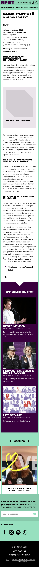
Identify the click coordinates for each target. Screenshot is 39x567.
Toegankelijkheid (21, 562)
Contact (19, 2)
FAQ (7, 559)
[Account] (33, 3)
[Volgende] (28, 441)
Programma (7, 8)
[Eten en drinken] (30, 3)
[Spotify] (18, 532)
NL (4, 25)
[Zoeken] (36, 3)
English (25, 2)
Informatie (22, 8)
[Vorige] (10, 441)
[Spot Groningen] (7, 2)
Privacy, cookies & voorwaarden (23, 559)
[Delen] (5, 277)
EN (8, 25)
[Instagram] (11, 532)
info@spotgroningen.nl (19, 554)
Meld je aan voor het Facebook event (20, 268)
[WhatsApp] (25, 532)
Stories (33, 8)
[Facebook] (4, 532)
